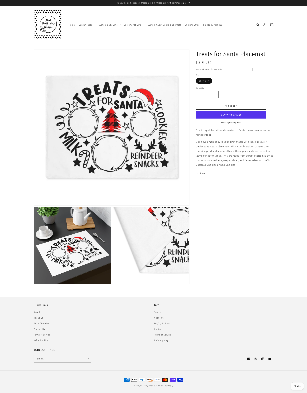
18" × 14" (204, 80)
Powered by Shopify (165, 386)
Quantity (200, 88)
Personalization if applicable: (209, 69)
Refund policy (41, 340)
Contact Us (39, 329)
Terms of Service (42, 334)
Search (37, 312)
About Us (38, 317)
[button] (87, 24)
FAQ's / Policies (41, 323)
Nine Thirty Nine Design (148, 386)
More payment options (231, 122)
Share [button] (202, 173)
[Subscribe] (87, 358)
